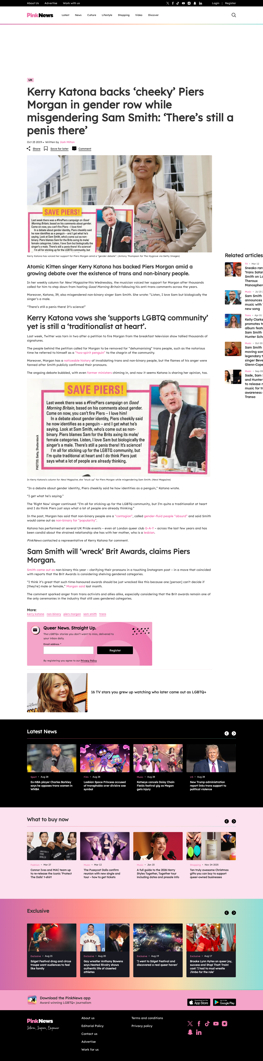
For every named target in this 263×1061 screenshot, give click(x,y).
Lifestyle (107, 15)
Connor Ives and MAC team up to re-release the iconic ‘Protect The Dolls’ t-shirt (51, 873)
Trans (102, 614)
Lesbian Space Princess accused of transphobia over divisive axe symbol (105, 785)
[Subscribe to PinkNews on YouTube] (216, 1024)
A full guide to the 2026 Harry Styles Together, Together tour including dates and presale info (158, 873)
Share (36, 148)
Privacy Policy (89, 660)
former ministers (99, 372)
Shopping (124, 15)
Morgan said (76, 586)
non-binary (54, 614)
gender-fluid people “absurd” (165, 516)
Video (138, 15)
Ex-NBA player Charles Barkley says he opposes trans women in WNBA (51, 785)
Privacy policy (142, 1026)
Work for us (90, 1049)
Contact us (89, 1034)
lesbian (149, 532)
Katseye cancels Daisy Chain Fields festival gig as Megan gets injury (155, 785)
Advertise (51, 3)
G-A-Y (149, 528)
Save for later (59, 148)
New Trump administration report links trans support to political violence (208, 785)
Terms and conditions (147, 1018)
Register (230, 3)
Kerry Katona (35, 614)
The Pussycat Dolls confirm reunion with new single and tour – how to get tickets (102, 873)
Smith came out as (41, 570)
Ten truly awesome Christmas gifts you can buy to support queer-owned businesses (209, 873)
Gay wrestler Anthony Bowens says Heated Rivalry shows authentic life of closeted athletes (103, 967)
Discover (153, 15)
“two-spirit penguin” (90, 352)
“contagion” (124, 516)
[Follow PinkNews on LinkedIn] (200, 3)
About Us (33, 3)
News (78, 15)
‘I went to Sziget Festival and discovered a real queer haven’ (157, 963)
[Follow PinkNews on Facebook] (199, 1024)
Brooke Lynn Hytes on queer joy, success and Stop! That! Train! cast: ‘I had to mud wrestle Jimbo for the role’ (211, 967)
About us (87, 1018)
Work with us (71, 3)
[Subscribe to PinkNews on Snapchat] (190, 1033)
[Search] (234, 15)
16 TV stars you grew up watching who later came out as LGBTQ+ (148, 692)
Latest (65, 15)
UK (30, 80)
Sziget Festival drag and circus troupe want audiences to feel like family (51, 965)
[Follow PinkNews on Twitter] (190, 1024)
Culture (91, 15)
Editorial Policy (92, 1026)
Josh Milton (67, 142)
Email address (56, 644)
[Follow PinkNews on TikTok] (207, 1024)
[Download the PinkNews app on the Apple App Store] (198, 1002)
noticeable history (77, 360)
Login (215, 3)
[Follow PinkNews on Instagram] (224, 1024)
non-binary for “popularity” (76, 520)
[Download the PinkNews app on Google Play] (224, 1002)
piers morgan (72, 614)
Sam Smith (90, 614)
